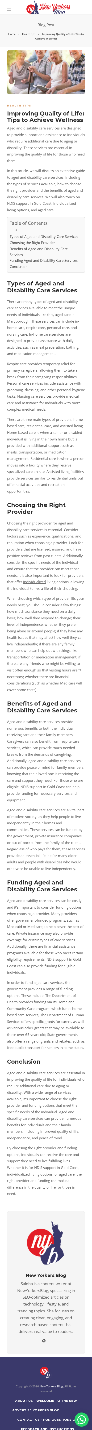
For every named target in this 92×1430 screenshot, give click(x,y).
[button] (82, 1419)
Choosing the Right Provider (32, 242)
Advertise (22, 1410)
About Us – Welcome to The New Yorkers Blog (46, 1402)
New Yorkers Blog (51, 1386)
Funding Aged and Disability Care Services (44, 260)
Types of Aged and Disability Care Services (44, 236)
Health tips (28, 34)
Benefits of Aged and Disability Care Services (39, 251)
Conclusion (19, 266)
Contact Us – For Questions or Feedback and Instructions (47, 1421)
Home (12, 34)
